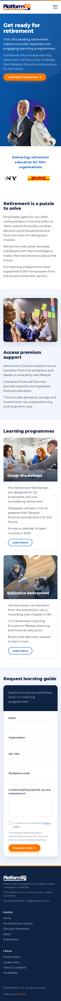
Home (7, 918)
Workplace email (19, 773)
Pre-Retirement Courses (18, 923)
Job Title (13, 753)
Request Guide (23, 848)
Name (12, 718)
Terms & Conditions (14, 967)
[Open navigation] (55, 7)
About (7, 934)
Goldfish (21, 994)
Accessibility (10, 972)
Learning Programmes (23, 77)
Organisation (16, 737)
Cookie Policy (11, 962)
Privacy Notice (12, 956)
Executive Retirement (16, 928)
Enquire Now (11, 939)
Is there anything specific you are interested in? (29, 791)
